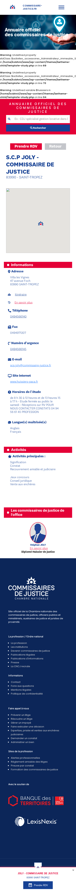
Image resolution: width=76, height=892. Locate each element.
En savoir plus (23, 302)
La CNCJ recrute (20, 666)
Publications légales (23, 654)
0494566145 (18, 349)
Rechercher (39, 128)
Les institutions (19, 647)
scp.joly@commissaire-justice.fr (30, 365)
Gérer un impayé (21, 722)
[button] (41, 223)
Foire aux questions (22, 686)
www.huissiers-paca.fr (24, 381)
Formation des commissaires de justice (34, 769)
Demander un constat (24, 738)
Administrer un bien (22, 742)
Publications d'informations (27, 658)
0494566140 (18, 316)
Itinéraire (21, 294)
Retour (55, 146)
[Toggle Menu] (61, 7)
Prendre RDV (26, 146)
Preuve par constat (22, 765)
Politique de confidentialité (27, 693)
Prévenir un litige (21, 715)
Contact (15, 682)
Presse (15, 662)
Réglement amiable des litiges (29, 761)
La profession (19, 643)
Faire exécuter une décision (27, 726)
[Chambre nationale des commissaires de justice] (12, 8)
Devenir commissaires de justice (30, 651)
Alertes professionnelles (25, 758)
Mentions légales (21, 690)
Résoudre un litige (21, 719)
